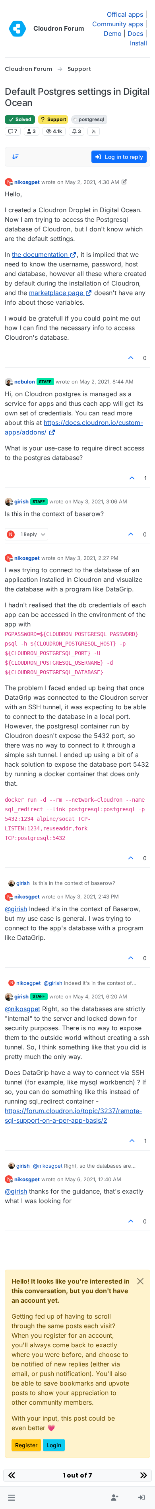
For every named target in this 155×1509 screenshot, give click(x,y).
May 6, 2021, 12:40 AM (93, 1179)
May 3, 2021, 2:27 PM (91, 558)
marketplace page (56, 293)
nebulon (24, 381)
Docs (135, 33)
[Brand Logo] (17, 28)
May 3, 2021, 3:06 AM (100, 501)
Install (138, 43)
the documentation (40, 254)
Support (56, 119)
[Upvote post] (131, 358)
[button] (11, 1498)
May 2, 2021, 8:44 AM (106, 381)
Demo (113, 33)
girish (21, 501)
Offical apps (125, 14)
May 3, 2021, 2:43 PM (92, 896)
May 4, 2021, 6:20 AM (100, 996)
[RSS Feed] (93, 131)
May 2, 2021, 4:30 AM (92, 182)
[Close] (140, 1281)
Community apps (117, 24)
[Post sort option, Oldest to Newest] (15, 157)
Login (53, 1445)
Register (26, 1445)
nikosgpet (27, 182)
